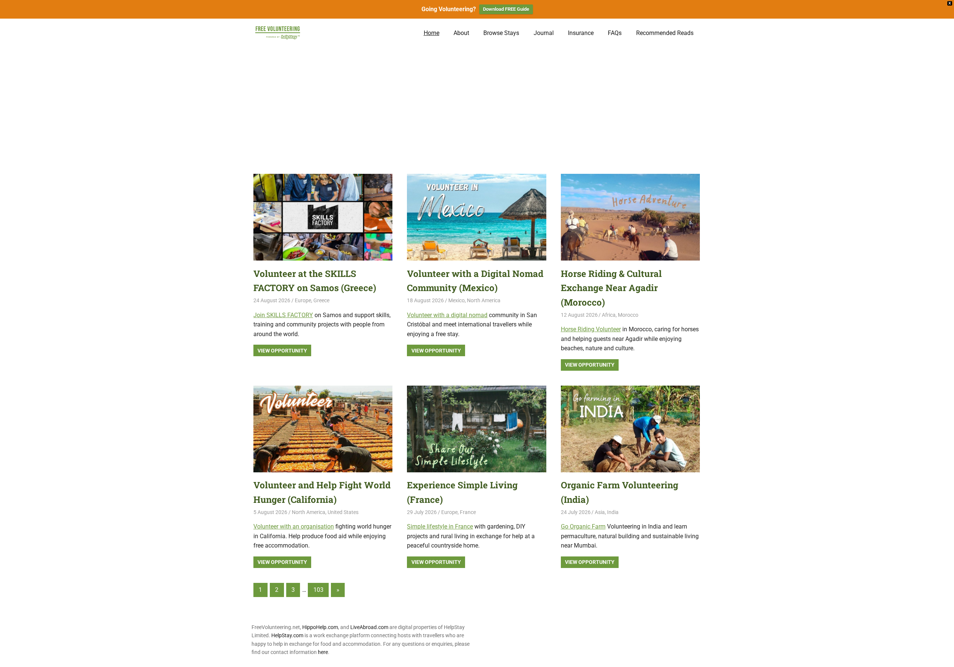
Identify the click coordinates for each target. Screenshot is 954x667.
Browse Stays (501, 32)
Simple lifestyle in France (440, 526)
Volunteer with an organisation (293, 526)
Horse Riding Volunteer (591, 329)
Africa (609, 315)
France (468, 512)
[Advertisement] (477, 103)
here (323, 652)
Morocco (628, 315)
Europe (303, 300)
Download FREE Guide (506, 9)
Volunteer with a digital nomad (447, 315)
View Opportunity (282, 351)
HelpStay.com (287, 635)
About (461, 32)
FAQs (615, 32)
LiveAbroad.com (369, 627)
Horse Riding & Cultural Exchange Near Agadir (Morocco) (611, 288)
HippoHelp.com (320, 627)
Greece (321, 300)
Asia (600, 512)
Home (431, 32)
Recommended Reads (665, 32)
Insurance (581, 32)
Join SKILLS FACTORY (283, 315)
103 (318, 589)
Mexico (456, 300)
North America (483, 300)
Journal (544, 32)
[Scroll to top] (942, 655)
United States (343, 512)
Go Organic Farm (583, 526)
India (613, 512)
